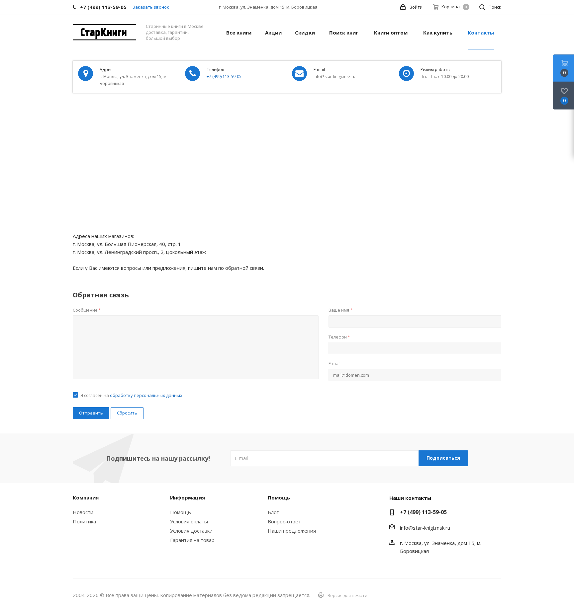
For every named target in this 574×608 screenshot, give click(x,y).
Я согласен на (131, 395)
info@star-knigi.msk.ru (425, 527)
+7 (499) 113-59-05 (224, 76)
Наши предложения (292, 530)
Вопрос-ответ (284, 521)
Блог (273, 512)
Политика (84, 521)
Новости (83, 512)
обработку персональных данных (146, 395)
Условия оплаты (189, 521)
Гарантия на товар (192, 540)
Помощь (180, 512)
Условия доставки (191, 530)
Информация (187, 497)
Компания (86, 497)
